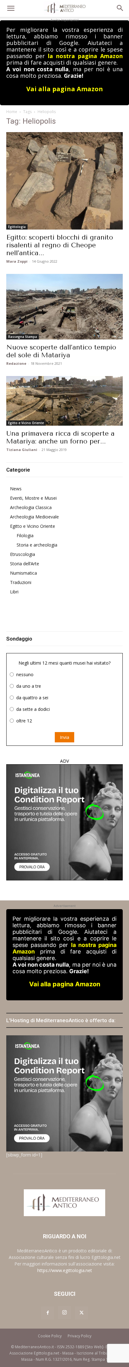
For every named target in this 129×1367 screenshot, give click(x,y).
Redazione (16, 363)
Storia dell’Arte (24, 564)
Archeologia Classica (31, 507)
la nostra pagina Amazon (85, 56)
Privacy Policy (79, 1336)
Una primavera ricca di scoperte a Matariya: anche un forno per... (60, 437)
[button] (11, 8)
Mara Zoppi (17, 261)
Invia (64, 737)
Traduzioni (20, 582)
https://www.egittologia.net (64, 1270)
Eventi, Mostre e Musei (33, 498)
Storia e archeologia (37, 545)
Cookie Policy (50, 1336)
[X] (81, 1313)
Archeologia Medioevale (34, 517)
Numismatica (23, 573)
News (16, 489)
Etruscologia (22, 554)
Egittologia (17, 227)
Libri (14, 592)
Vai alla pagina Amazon (64, 89)
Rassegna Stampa (22, 336)
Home (11, 111)
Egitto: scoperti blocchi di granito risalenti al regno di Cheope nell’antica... (59, 245)
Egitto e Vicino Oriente (26, 423)
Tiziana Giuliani (21, 449)
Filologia (25, 535)
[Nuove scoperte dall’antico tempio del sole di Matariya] (64, 306)
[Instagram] (64, 1312)
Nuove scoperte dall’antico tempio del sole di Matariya (61, 351)
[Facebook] (47, 1313)
